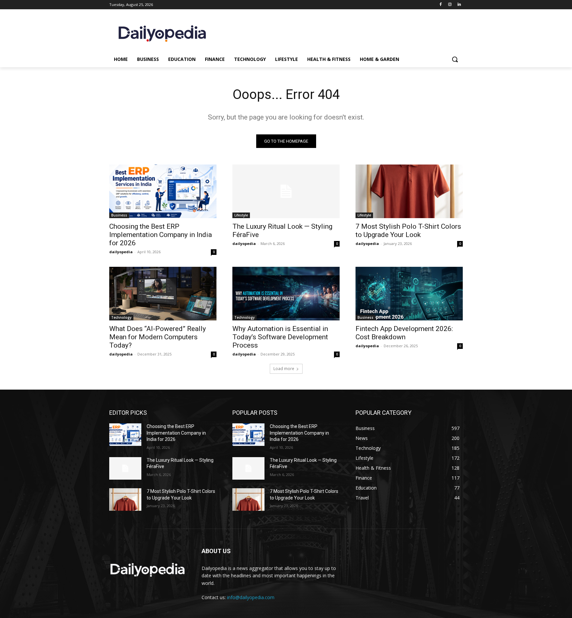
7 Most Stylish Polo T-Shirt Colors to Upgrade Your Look (408, 230)
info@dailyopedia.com (250, 597)
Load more (283, 368)
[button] (455, 59)
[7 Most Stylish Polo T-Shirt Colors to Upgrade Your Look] (409, 191)
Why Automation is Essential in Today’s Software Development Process (280, 337)
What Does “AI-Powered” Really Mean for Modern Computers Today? (157, 337)
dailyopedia (121, 251)
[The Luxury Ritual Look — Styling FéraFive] (286, 191)
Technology (121, 317)
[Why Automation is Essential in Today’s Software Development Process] (286, 293)
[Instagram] (449, 5)
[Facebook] (441, 5)
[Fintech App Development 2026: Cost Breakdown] (409, 293)
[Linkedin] (459, 5)
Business (119, 215)
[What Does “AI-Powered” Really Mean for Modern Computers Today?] (162, 293)
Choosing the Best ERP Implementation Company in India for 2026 (160, 234)
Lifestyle (241, 215)
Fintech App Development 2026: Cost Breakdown (404, 333)
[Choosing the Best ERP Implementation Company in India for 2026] (162, 191)
